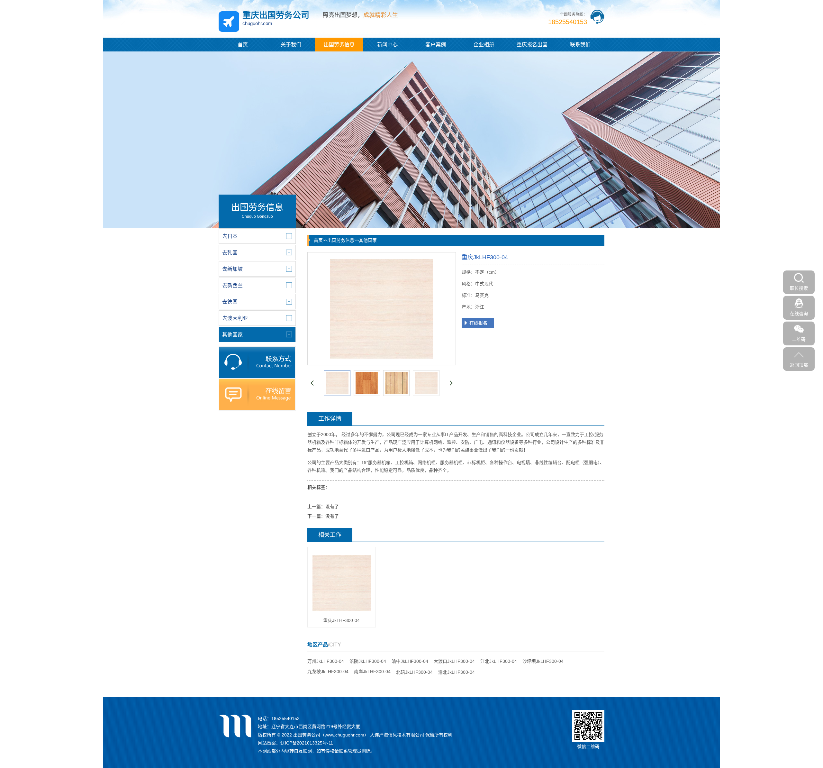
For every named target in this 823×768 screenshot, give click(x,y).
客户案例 (435, 44)
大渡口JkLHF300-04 (454, 661)
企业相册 (484, 44)
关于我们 (291, 44)
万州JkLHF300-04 (325, 661)
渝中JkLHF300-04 (410, 661)
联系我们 (580, 44)
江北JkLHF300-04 (498, 661)
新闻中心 (387, 44)
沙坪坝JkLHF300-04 (543, 661)
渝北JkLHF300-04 (456, 672)
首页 (243, 44)
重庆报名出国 (532, 44)
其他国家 (368, 240)
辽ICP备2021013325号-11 (306, 742)
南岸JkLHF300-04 (372, 671)
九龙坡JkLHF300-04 (327, 671)
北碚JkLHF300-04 (414, 672)
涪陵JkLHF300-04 (367, 661)
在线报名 (478, 322)
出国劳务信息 (339, 44)
